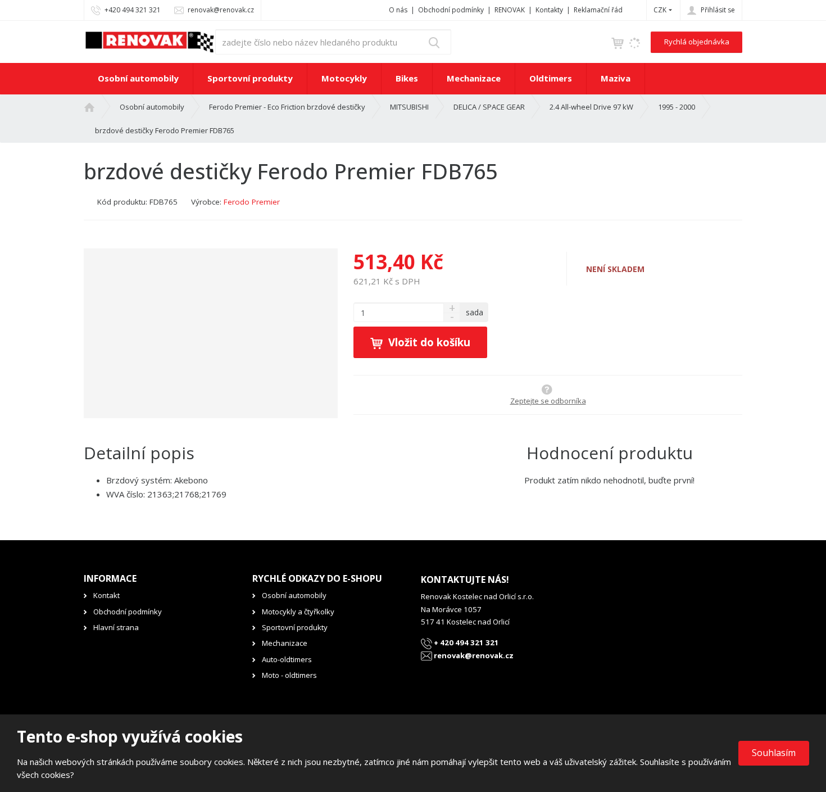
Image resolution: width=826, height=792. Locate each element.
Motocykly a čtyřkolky (298, 612)
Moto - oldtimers (289, 675)
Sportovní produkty (250, 78)
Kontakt (106, 595)
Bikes (407, 78)
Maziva (615, 78)
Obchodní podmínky (451, 10)
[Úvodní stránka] (149, 41)
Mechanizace (474, 78)
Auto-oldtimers (287, 659)
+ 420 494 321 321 (465, 642)
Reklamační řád (598, 10)
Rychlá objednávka (696, 42)
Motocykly (344, 78)
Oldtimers (550, 78)
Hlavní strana (116, 627)
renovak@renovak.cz (473, 655)
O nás (398, 10)
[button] (659, 10)
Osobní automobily (138, 78)
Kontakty (549, 10)
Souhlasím (774, 752)
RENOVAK (509, 10)
